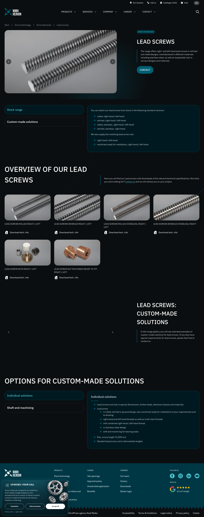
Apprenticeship (94, 481)
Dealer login (126, 491)
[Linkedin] (188, 475)
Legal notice (166, 513)
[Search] (197, 12)
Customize (14, 506)
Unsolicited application (98, 486)
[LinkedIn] (172, 475)
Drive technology (23, 25)
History (123, 481)
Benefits (91, 491)
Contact (147, 11)
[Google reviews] (184, 489)
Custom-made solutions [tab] (22, 122)
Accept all (55, 506)
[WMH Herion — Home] (13, 11)
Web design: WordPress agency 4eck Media (77, 513)
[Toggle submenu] (75, 12)
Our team (124, 476)
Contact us (130, 181)
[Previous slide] (8, 61)
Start (7, 25)
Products (66, 11)
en (196, 3)
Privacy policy (182, 513)
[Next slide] (112, 61)
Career (128, 11)
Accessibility (128, 513)
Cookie (196, 513)
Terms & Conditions (147, 513)
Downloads (125, 486)
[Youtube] (197, 475)
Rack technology (62, 476)
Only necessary (35, 506)
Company (108, 11)
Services (87, 11)
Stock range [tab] (14, 110)
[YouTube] (180, 475)
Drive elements (44, 25)
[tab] (44, 395)
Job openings (93, 476)
